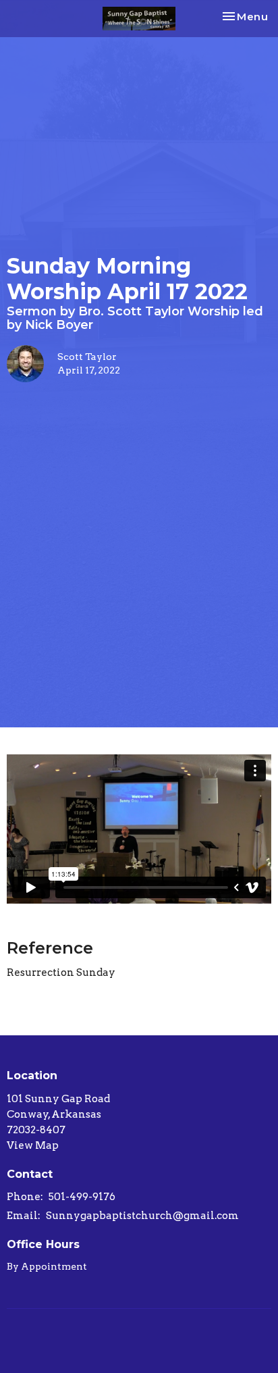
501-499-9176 (82, 1197)
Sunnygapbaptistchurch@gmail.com (142, 1216)
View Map (33, 1145)
